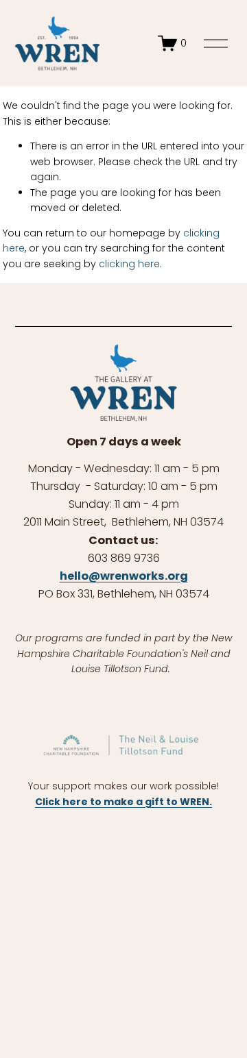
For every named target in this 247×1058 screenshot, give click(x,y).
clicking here (129, 264)
